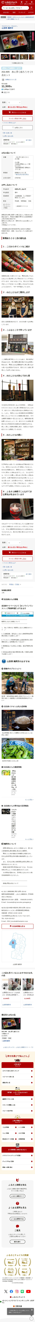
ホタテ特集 (22, 1133)
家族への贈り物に (8, 1167)
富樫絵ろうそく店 (10, 79)
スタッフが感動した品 (9, 1105)
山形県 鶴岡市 (6, 1041)
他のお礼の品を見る (22, 174)
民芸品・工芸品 (14, 584)
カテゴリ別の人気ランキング (11, 1071)
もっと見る (28, 799)
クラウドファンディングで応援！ (12, 1155)
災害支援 (18, 1306)
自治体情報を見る (18, 926)
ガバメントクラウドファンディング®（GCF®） (18, 1301)
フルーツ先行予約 (8, 1111)
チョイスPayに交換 (8, 1161)
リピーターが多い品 (8, 1076)
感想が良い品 (6, 1082)
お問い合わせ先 (8, 136)
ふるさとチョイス (18, 1297)
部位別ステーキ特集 (8, 1139)
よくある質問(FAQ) (17, 1219)
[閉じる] (32, 1310)
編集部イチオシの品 (8, 1099)
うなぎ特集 (6, 1127)
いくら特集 (22, 1127)
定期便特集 (22, 1139)
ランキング (21, 12)
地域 (14, 12)
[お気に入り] (31, 1318)
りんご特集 (6, 1133)
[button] (31, 8)
